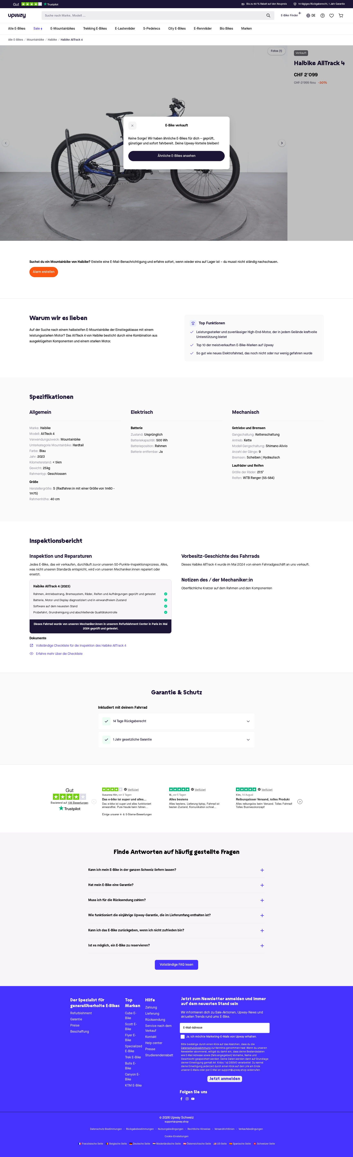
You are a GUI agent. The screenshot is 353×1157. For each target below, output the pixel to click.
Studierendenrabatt (159, 1055)
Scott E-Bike (131, 1027)
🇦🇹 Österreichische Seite (197, 1144)
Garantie (76, 1019)
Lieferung (152, 1013)
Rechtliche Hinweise (199, 1129)
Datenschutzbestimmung (196, 1048)
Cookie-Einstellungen (177, 1136)
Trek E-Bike (133, 1057)
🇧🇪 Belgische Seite (116, 1144)
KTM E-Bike (133, 1085)
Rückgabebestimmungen (140, 1129)
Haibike (52, 39)
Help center (153, 1043)
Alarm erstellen (44, 272)
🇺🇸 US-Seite (220, 1144)
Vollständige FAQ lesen (176, 964)
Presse (150, 1049)
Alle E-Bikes (15, 39)
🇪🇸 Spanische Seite (240, 1144)
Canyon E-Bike (132, 1077)
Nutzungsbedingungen (170, 1129)
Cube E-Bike (130, 1016)
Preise (74, 1025)
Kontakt (150, 1037)
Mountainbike (35, 39)
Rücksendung (155, 1020)
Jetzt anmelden (224, 1079)
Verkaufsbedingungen (251, 1129)
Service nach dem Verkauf (158, 1028)
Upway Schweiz (182, 1117)
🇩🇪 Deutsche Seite (139, 1144)
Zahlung (151, 1007)
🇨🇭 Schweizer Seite (264, 1144)
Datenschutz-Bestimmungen (106, 1129)
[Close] (180, 3)
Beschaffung (79, 1031)
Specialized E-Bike (133, 1049)
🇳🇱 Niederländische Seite (167, 1144)
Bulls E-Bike (130, 1066)
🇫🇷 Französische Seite (90, 1144)
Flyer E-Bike (130, 1038)
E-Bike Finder (289, 15)
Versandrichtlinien (224, 1129)
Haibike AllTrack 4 (72, 39)
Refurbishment (81, 1013)
